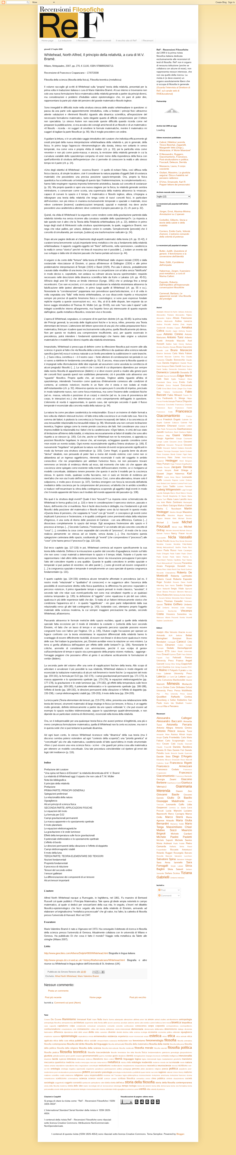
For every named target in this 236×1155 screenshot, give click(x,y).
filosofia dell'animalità (116, 1044)
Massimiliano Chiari (179, 827)
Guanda (184, 667)
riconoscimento (145, 1075)
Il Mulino (162, 670)
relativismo (69, 1075)
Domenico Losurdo (168, 372)
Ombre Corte (169, 687)
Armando (161, 635)
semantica (140, 1078)
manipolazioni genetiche (171, 1059)
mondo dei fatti (166, 1062)
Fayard (159, 658)
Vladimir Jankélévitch (165, 621)
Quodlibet (161, 696)
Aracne (181, 632)
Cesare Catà (168, 744)
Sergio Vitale (177, 589)
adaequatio (119, 1019)
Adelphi (160, 632)
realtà (62, 1075)
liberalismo (98, 1059)
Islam (94, 1019)
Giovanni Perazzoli (174, 445)
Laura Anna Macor (172, 477)
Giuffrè (159, 667)
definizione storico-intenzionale (118, 1029)
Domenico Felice (185, 369)
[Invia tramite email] (94, 972)
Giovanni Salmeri (170, 448)
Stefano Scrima (172, 873)
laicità (55, 1059)
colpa (72, 1026)
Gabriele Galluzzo (171, 423)
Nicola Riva (174, 541)
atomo (137, 1023)
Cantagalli (171, 642)
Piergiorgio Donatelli (175, 566)
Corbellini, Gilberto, (173, 223)
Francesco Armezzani (174, 766)
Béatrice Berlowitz (164, 353)
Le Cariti (170, 677)
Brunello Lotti (162, 350)
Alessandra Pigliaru (183, 315)
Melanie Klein (170, 518)
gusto (115, 1056)
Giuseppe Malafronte (170, 801)
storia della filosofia (140, 1082)
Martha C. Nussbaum (169, 509)
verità (142, 1089)
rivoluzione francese (178, 1075)
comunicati (91, 1026)
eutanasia (113, 1041)
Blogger (180, 1134)
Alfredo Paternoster (182, 318)
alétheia (136, 1019)
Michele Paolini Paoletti (174, 836)
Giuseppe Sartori (178, 451)
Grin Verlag (175, 667)
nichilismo (183, 1065)
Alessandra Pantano (165, 315)
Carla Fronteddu (171, 737)
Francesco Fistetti (183, 408)
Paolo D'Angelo (163, 554)
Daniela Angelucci (170, 363)
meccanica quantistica (54, 1062)
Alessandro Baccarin (169, 721)
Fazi (167, 658)
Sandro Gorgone (184, 585)
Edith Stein (163, 379)
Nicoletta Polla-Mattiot (183, 544)
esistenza (112, 1036)
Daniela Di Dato (164, 750)
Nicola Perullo (163, 541)
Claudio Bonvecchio (175, 360)
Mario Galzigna (170, 505)
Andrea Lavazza (183, 321)
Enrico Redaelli (172, 385)
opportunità (80, 1069)
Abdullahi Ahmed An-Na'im (167, 312)
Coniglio (189, 645)
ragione (162, 1072)
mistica (123, 1062)
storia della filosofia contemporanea (174, 1082)
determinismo (170, 1029)
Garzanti (160, 664)
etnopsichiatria (103, 1041)
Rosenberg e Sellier (166, 700)
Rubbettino (182, 700)
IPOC (190, 667)
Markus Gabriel (185, 505)
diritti (75, 1032)
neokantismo (104, 1065)
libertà (118, 1058)
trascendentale (106, 1089)
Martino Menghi (176, 512)
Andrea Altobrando (165, 321)
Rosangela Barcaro (183, 853)
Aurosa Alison (178, 734)
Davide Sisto (163, 756)
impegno (149, 1056)
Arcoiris (189, 632)
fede (130, 1041)
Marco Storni (174, 817)
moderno (156, 1062)
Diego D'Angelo (182, 756)
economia (152, 1032)
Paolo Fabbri (175, 554)
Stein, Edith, (171, 263)
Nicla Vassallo (180, 537)
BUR (170, 635)
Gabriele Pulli (186, 423)
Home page (47, 40)
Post (163, 890)
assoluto (124, 1023)
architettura (79, 1023)
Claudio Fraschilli (164, 747)
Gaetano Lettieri (185, 426)
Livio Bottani (161, 483)
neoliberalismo (116, 1066)
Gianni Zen (184, 791)
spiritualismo (95, 1083)
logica (138, 1059)
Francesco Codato (168, 769)
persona (136, 1069)
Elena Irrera (172, 382)
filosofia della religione (67, 1048)
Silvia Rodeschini (165, 595)
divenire (111, 1032)
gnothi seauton (76, 1056)
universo (130, 1089)
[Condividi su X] (100, 972)
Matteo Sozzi (167, 830)
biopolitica (187, 1022)
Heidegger (172, 460)
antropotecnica (67, 1023)
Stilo (172, 703)
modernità (147, 1062)
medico (78, 1062)
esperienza (123, 1036)
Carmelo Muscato (164, 357)
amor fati (143, 1019)
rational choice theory (175, 1072)
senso (147, 1078)
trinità (115, 1089)
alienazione (128, 1019)
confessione (129, 1026)
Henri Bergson (185, 461)
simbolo (169, 1078)
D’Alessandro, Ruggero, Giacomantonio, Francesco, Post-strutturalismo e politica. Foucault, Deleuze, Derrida (174, 158)
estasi (146, 1036)
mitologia (136, 1062)
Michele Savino (183, 840)
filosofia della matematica (137, 1044)
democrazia (137, 1029)
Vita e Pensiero (171, 706)
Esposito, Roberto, (174, 285)
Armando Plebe (163, 734)
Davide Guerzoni (185, 753)
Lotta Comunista (164, 680)
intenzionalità (185, 1055)
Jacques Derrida (181, 467)
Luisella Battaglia (163, 493)
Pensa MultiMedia (183, 690)
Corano (47, 1019)
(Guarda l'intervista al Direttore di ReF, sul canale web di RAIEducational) (173, 90)
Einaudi (165, 654)
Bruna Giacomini (184, 347)
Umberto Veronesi (170, 608)
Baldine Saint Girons (175, 344)
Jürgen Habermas (175, 474)
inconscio (157, 1056)
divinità (119, 1032)
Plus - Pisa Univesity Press (171, 694)
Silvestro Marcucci (184, 592)
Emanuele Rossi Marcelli (182, 760)
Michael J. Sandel (168, 522)
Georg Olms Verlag (172, 664)
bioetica (176, 1022)
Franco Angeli (184, 660)
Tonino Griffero (173, 604)
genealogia (175, 1052)
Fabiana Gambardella (173, 392)
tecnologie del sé (95, 1086)
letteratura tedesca (84, 1059)
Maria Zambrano (174, 502)
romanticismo (49, 1078)
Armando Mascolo (175, 341)
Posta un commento (58, 990)
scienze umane (110, 1078)
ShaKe (166, 703)
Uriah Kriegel (186, 608)
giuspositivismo (186, 1052)
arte (105, 1023)
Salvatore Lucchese (183, 856)
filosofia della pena (177, 1044)
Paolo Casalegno (185, 550)
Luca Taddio (169, 486)
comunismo (101, 1026)
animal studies (160, 1019)
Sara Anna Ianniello (170, 862)
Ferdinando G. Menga (173, 398)
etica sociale (90, 1041)
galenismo (166, 1052)
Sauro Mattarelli (163, 589)
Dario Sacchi (187, 366)
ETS (167, 651)
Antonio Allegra (165, 727)
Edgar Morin (184, 375)
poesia (165, 1069)
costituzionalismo (52, 1029)
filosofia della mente (159, 1044)
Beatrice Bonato (169, 347)
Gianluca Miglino (185, 432)
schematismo (73, 1078)
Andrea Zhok (179, 324)
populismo (183, 1069)
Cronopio (160, 648)
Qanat (189, 694)
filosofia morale (144, 1047)
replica (86, 1075)
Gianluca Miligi (163, 435)
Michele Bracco (185, 530)
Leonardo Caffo (175, 804)
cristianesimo (83, 1029)
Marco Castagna (176, 814)
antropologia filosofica (52, 1023)
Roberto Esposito (182, 579)
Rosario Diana (179, 582)
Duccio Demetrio (170, 376)
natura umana (49, 1066)
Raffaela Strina (177, 846)
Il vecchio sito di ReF (126, 40)
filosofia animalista (185, 1041)
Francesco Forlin (165, 412)
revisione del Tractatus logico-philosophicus (120, 1075)
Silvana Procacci (169, 592)
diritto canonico (101, 1032)
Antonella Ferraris (179, 724)
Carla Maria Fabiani (182, 353)
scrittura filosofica (126, 1078)
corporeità (160, 1026)
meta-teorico (102, 1062)
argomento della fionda (94, 1023)
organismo (90, 1069)
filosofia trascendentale (99, 1052)
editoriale (176, 1032)
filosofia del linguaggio (96, 1044)
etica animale (181, 1036)
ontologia (55, 1068)
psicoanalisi (96, 1072)
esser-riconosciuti (136, 1036)
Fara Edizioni (187, 654)
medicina (70, 1062)
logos (159, 1059)
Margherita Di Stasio (177, 496)
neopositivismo (140, 1066)
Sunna (111, 1019)
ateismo (131, 1023)
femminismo (139, 1040)
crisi (74, 1029)
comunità (110, 1026)
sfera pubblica (158, 1078)
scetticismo (61, 1078)
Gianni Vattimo (182, 435)
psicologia (107, 1072)
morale (175, 1062)
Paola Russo (170, 550)
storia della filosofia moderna (55, 1086)
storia (107, 1083)
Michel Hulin (177, 527)
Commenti (165, 895)
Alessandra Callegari (174, 718)
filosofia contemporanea (55, 1044)
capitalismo (62, 1026)
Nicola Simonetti (185, 541)
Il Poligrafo (173, 670)
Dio (52, 1019)
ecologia (144, 1032)
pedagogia (127, 1069)
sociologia (49, 1082)
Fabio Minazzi (174, 395)
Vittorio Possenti (171, 617)
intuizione (47, 1059)
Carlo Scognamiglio (175, 741)
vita (148, 1089)
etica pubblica (76, 1040)
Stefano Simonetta (172, 598)
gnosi (68, 1056)
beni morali (166, 1023)
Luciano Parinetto (184, 486)
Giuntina (166, 667)
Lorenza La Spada (177, 808)
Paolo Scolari (162, 557)
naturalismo (60, 1066)
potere (86, 1071)
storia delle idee (75, 1086)
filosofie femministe (118, 1052)
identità (129, 1056)
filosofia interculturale (110, 1048)
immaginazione (139, 1056)
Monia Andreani (164, 843)
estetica (155, 1036)
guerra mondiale (105, 1056)
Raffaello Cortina (181, 696)
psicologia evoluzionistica (123, 1072)
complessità (81, 1026)
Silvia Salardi (175, 869)
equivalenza (83, 1036)
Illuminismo (69, 1019)
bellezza (158, 1023)
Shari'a (105, 1019)
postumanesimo (75, 1072)
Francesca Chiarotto (183, 405)
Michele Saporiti (165, 840)
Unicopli (160, 706)
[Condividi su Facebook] (103, 972)
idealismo (122, 1056)
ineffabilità (165, 1056)
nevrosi (175, 1066)
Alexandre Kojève (164, 318)
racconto (154, 1072)
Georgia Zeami (166, 779)
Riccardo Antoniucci (181, 850)
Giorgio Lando (162, 442)
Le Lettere (180, 676)
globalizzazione (59, 1056)
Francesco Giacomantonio (174, 413)
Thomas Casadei (173, 601)
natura (188, 1062)
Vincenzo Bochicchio (167, 611)
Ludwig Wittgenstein (169, 489)
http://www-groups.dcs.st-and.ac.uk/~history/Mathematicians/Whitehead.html (84, 960)
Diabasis (160, 651)
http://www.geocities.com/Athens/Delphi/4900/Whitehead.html (76, 953)
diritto (91, 1032)
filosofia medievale (126, 1048)
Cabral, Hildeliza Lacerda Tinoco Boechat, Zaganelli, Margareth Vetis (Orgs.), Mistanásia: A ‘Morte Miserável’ (175, 146)
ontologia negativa (68, 1069)
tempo (125, 1085)
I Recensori (82, 40)
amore (151, 1019)
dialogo (181, 1029)
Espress (172, 654)
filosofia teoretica (73, 1052)
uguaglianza (122, 1089)
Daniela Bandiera (182, 747)
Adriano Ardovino (185, 312)
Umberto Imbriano (177, 878)
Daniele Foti (178, 750)
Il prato (182, 670)
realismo (188, 1072)
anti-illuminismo (172, 1019)
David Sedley (162, 369)
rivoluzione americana (160, 1075)
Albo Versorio (171, 632)
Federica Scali (162, 763)
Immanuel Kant (84, 1019)
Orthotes (180, 687)
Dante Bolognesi (163, 366)
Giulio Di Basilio (179, 797)
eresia (90, 1036)
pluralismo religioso (153, 1069)
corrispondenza (172, 1026)
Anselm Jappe (171, 331)
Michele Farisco (163, 533)
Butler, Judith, (173, 254)
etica (171, 1036)
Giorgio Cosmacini (184, 438)
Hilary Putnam (163, 464)
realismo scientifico (51, 1075)
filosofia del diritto (76, 1044)
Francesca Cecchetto (165, 405)
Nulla (99, 1019)
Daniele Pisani (186, 363)
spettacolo (86, 1083)
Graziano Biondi (168, 454)
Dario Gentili (175, 366)
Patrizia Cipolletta (174, 560)
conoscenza (140, 1026)
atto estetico (145, 1023)
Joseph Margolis (164, 470)
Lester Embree (185, 480)
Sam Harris (170, 585)
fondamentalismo (154, 1052)
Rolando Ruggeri (164, 853)
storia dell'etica (117, 1083)
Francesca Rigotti (181, 762)
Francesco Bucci (164, 408)
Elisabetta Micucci (164, 760)
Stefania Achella (179, 595)
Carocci (181, 641)
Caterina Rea (178, 357)
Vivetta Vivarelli (185, 617)
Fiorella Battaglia (168, 401)
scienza (83, 1078)
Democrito (173, 369)
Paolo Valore (175, 557)
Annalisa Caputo (173, 328)
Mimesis (173, 684)
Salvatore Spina (166, 859)
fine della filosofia (134, 1052)
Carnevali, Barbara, (175, 296)
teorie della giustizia (62, 1089)
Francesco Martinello (183, 776)
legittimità (62, 1059)
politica (173, 1068)
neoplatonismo (128, 1066)
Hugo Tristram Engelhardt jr (181, 464)
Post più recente (53, 997)
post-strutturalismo (61, 1072)
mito (129, 1062)
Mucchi (159, 687)
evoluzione (123, 1041)
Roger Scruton (164, 582)
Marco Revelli (162, 496)
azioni (152, 1023)
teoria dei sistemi (144, 1086)
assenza (116, 1023)
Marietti (189, 680)
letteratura (71, 1059)
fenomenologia (154, 1040)
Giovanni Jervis (176, 442)
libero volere (109, 1059)
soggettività (59, 1083)
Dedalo (170, 648)
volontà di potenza (158, 1089)
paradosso (99, 1069)
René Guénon (186, 569)
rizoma (189, 1075)
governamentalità (90, 1056)
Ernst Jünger (177, 389)
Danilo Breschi (171, 753)
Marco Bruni (175, 493)
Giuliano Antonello (185, 448)
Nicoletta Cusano (164, 544)
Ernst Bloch (167, 389)
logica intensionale (149, 1059)
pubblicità (136, 1072)
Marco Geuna (186, 493)
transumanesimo (93, 1089)
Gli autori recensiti (102, 40)
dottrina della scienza (131, 1032)
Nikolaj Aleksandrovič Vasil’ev (169, 547)
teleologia (117, 1086)
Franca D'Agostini (183, 401)
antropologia (185, 1019)
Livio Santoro (171, 483)
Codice (180, 645)
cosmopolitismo (186, 1026)
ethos (164, 1036)
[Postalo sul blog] (97, 972)
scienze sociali (95, 1078)
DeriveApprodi (184, 648)
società (188, 1078)
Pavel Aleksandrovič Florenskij (169, 563)
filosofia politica (180, 1048)
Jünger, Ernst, (175, 212)
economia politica (165, 1032)
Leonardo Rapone (170, 480)
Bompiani (177, 638)
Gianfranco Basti (171, 432)
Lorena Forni (182, 483)
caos (46, 1026)
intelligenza (173, 1056)
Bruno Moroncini (181, 350)
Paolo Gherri (186, 554)
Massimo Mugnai (175, 515)
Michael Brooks (185, 518)
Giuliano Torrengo (164, 451)
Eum (179, 654)
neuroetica (152, 1065)
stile (102, 1083)
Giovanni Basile (168, 794)
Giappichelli (186, 664)
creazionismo (66, 1029)
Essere (58, 1019)
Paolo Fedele (178, 843)
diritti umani (82, 1032)
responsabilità (96, 1075)
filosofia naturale (160, 1048)
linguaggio (128, 1059)
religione (78, 1075)
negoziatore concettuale (88, 1066)
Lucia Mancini (173, 810)
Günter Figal (181, 454)
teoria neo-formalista (179, 1086)
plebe (143, 1069)
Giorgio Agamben (165, 438)
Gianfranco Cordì (174, 783)
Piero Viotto (166, 569)
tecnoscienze (108, 1086)
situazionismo (178, 1078)
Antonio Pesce (166, 731)
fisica (144, 1052)
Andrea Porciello (164, 324)
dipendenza (68, 1032)
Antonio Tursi (175, 337)
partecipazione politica (113, 1069)
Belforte (179, 635)
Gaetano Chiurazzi (167, 425)
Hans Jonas (174, 457)
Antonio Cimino (173, 334)
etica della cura (60, 1041)
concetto (119, 1026)
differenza (58, 1032)
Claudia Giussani (184, 744)
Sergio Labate (177, 866)
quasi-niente (145, 1072)
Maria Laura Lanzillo (176, 499)
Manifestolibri (179, 680)
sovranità (77, 1083)
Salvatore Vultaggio (184, 859)
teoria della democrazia (161, 1086)
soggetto (68, 1083)
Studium (179, 703)
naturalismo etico (72, 1066)
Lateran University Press (178, 673)
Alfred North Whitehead (65, 976)
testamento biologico (79, 1089)
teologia (132, 1086)
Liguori (189, 677)
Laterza (161, 676)
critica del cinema (98, 1029)
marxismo (187, 1059)
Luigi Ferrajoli (187, 490)
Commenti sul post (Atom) (67, 1002)
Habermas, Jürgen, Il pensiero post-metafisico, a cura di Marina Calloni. (174, 274)
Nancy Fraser (178, 533)
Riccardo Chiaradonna (166, 573)
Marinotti (161, 684)
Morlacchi (187, 684)
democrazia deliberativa (153, 1029)
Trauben (188, 703)
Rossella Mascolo (164, 856)
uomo (136, 1089)
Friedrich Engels (172, 419)
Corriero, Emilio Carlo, (174, 234)
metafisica (114, 1062)
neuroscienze (164, 1065)
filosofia (170, 1040)
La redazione (65, 40)
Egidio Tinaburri (178, 379)
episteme (56, 1036)
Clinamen (170, 644)
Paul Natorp (187, 560)
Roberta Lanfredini (181, 576)
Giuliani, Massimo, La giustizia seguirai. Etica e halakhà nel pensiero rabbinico (174, 175)
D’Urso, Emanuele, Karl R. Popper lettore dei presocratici (174, 183)
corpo (151, 1025)
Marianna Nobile (177, 824)
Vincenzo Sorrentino (176, 614)
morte (182, 1062)
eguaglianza (186, 1032)
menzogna (85, 1062)
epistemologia (69, 1036)
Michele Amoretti (172, 530)
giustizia (48, 1055)
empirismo (48, 1036)
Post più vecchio (138, 997)
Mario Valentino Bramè (88, 976)
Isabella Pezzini (163, 467)
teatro (85, 1086)
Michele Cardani (181, 833)
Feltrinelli (177, 658)
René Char (176, 569)
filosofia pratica (51, 1052)
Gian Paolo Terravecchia (166, 429)
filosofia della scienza (90, 1048)
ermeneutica (100, 1036)
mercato (93, 1062)
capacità (52, 1026)
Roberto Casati (164, 579)
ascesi (110, 1023)
